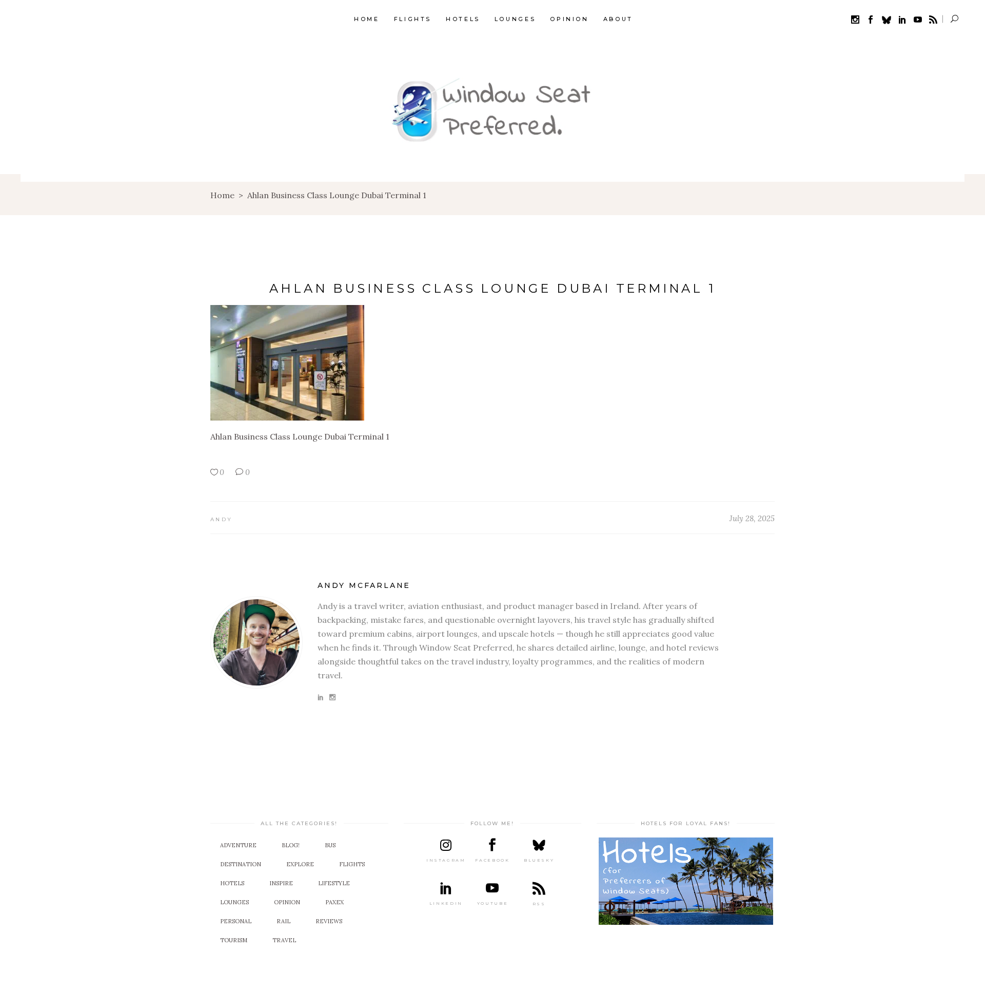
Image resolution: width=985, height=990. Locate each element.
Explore (300, 864)
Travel (284, 940)
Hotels (232, 883)
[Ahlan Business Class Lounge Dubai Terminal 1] (256, 642)
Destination (240, 864)
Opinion (287, 902)
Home (222, 195)
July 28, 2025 (752, 518)
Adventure (238, 845)
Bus (330, 845)
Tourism (233, 940)
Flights (352, 864)
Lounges (234, 902)
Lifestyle (334, 883)
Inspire (281, 883)
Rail (283, 921)
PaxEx (334, 902)
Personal (235, 921)
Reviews (329, 921)
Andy (221, 519)
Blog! (291, 845)
